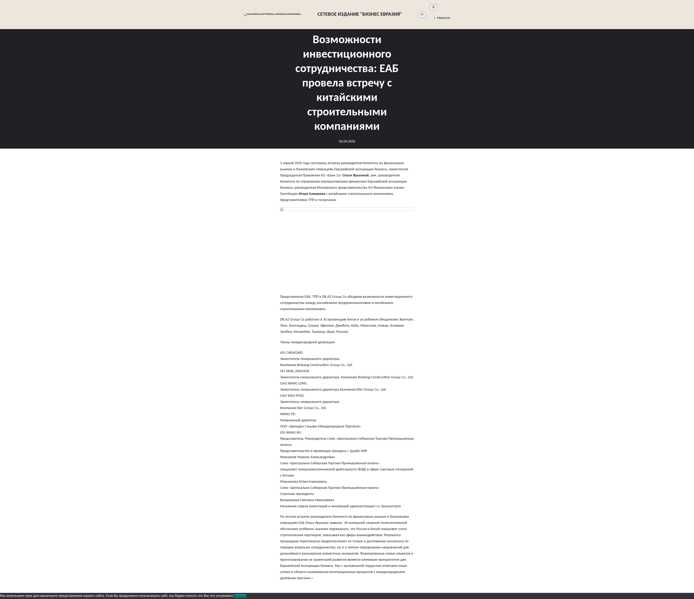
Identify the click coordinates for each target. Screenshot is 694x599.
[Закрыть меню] (433, 7)
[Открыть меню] (422, 15)
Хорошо (240, 596)
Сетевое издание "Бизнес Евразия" (360, 14)
